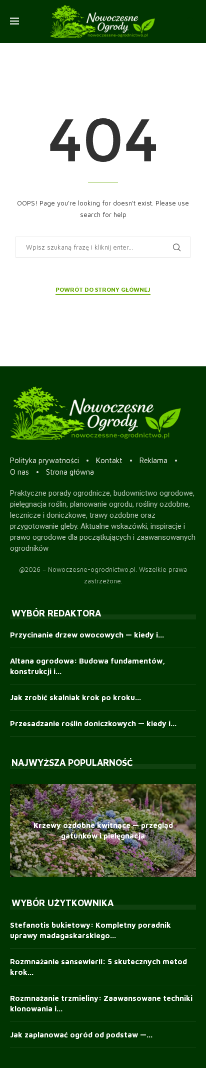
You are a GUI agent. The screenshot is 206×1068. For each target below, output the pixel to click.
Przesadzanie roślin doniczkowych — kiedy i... (93, 723)
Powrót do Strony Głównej (103, 289)
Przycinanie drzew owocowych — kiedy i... (87, 634)
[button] (19, 829)
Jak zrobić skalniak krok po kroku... (75, 697)
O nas (19, 472)
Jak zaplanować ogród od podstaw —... (81, 1034)
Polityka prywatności (44, 460)
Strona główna (70, 472)
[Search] (191, 22)
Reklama (154, 460)
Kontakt (109, 460)
